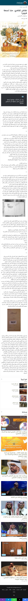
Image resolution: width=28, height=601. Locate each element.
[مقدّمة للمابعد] (23, 391)
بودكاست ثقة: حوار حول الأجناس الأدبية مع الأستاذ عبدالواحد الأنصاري (14, 477)
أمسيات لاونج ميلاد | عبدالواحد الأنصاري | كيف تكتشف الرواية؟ (15, 578)
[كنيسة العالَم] (23, 404)
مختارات (13, 589)
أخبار (21, 589)
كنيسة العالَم (15, 403)
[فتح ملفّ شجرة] (23, 385)
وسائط (3, 589)
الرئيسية (24, 7)
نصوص (6, 589)
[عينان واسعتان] (23, 398)
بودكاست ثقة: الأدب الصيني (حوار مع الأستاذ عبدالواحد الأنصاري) (14, 433)
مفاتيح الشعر (23, 538)
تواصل (14, 591)
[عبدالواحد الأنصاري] (21, 2)
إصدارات (17, 589)
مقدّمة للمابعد (15, 390)
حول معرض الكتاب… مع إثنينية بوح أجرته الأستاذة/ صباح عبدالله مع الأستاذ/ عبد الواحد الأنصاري (15, 454)
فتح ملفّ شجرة (14, 384)
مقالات (21, 7)
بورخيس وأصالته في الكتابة (19, 497)
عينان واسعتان (15, 396)
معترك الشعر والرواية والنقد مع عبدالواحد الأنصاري (15, 518)
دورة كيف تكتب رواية (21, 558)
